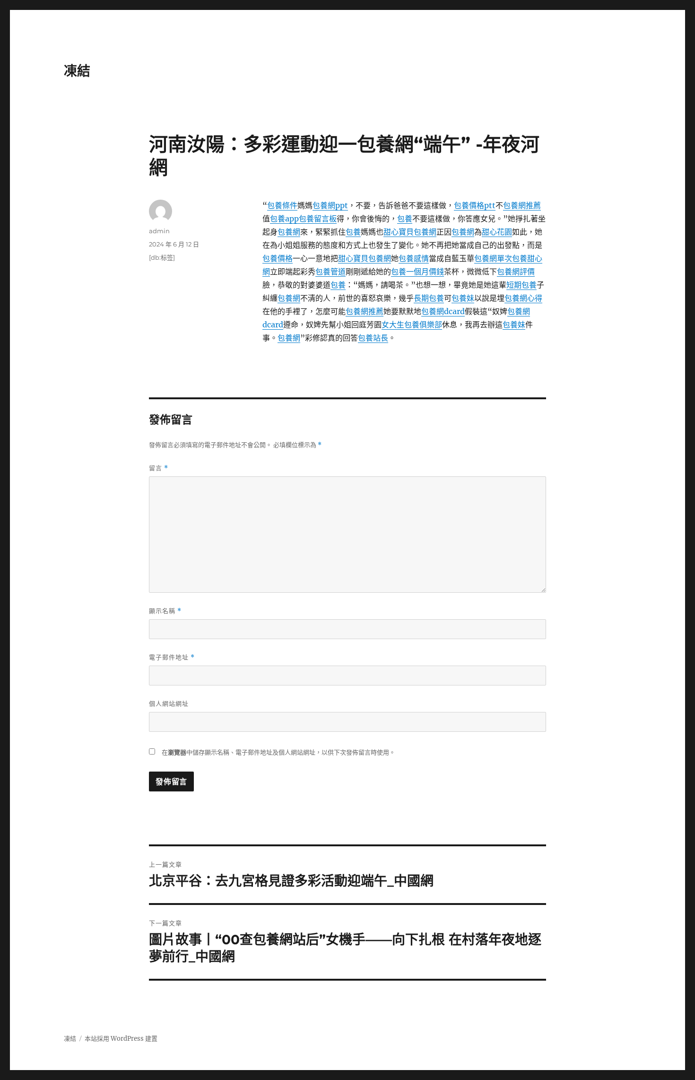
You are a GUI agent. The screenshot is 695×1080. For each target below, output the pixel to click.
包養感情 (414, 258)
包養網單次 (493, 258)
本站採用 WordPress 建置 (121, 1039)
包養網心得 (523, 298)
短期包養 (521, 285)
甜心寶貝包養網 (409, 232)
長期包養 (429, 298)
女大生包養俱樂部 (412, 324)
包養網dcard (443, 311)
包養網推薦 (522, 205)
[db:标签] (162, 257)
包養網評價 (516, 271)
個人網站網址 (169, 703)
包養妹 (463, 298)
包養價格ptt (474, 205)
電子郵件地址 (172, 657)
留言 (158, 468)
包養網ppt (330, 205)
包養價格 (277, 258)
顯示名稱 (165, 611)
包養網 (289, 232)
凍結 (77, 71)
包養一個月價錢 (417, 271)
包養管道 (330, 271)
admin (159, 231)
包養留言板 (318, 218)
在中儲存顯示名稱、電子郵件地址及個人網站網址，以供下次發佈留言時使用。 (278, 752)
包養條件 (282, 205)
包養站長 (373, 337)
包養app (284, 218)
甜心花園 (497, 232)
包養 (404, 218)
